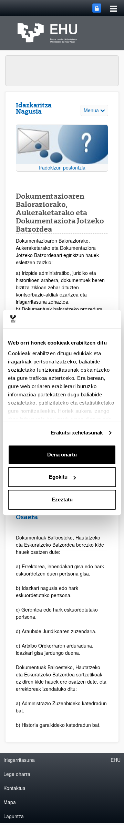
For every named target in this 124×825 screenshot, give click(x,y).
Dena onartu (62, 454)
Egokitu (58, 477)
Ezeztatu (62, 499)
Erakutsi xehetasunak (77, 432)
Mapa (9, 802)
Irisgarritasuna (19, 759)
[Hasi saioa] (97, 8)
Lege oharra (16, 773)
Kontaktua (14, 788)
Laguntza (13, 816)
